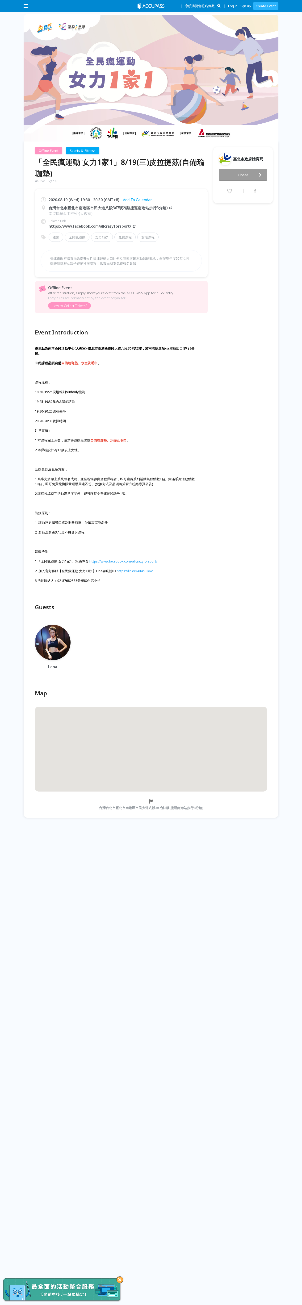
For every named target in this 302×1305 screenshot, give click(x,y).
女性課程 (148, 237)
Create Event (266, 6)
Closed (243, 175)
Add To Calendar (137, 199)
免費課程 (125, 237)
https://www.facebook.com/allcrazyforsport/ (90, 226)
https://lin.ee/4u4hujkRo (135, 571)
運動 (56, 237)
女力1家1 (102, 237)
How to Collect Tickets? (69, 306)
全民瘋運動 (77, 237)
